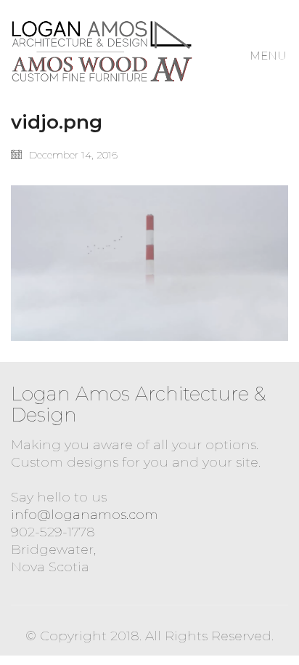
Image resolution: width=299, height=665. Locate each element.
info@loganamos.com (84, 515)
